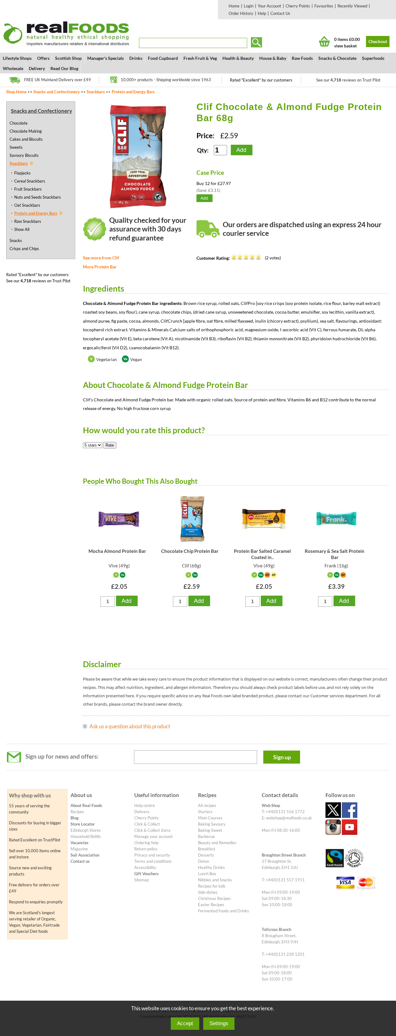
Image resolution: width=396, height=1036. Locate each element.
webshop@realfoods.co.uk (289, 817)
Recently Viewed (352, 5)
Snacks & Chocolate (337, 58)
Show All (21, 229)
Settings (218, 1023)
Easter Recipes (211, 904)
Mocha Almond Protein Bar (117, 551)
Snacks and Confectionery (56, 91)
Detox (203, 861)
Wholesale (13, 68)
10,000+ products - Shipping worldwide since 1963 (166, 79)
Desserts (206, 855)
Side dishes (207, 892)
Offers (43, 58)
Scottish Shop (68, 58)
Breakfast (206, 848)
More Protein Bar (100, 266)
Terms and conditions (153, 861)
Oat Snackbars (27, 205)
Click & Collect (147, 824)
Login (248, 5)
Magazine (79, 848)
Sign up (282, 757)
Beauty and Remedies (217, 842)
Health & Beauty (238, 58)
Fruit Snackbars (28, 189)
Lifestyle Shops (17, 58)
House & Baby (272, 58)
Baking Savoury (212, 824)
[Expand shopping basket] (324, 41)
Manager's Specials (105, 58)
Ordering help (146, 842)
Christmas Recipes (214, 898)
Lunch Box (207, 873)
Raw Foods (302, 58)
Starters (205, 811)
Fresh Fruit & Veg (200, 58)
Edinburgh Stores (86, 830)
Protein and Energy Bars (133, 91)
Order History (241, 13)
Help (262, 13)
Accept (185, 1023)
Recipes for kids (212, 886)
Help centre (144, 805)
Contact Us (280, 13)
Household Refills (86, 836)
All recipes (207, 805)
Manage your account (153, 836)
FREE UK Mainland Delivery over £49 (57, 79)
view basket (345, 45)
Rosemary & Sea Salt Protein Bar (334, 554)
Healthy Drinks (211, 867)
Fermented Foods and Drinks (223, 910)
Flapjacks (22, 172)
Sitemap (141, 879)
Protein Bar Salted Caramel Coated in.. (262, 554)
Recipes (77, 811)
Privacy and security (152, 855)
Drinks (135, 58)
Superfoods (373, 58)
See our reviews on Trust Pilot (348, 79)
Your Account (269, 5)
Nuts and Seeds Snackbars (37, 197)
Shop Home (16, 91)
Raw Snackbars (27, 221)
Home (234, 5)
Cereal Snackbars (29, 181)
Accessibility (145, 867)
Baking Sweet (210, 830)
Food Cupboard (163, 58)
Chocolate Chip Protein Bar (189, 551)
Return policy (145, 848)
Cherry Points (298, 5)
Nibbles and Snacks (215, 879)
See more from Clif (101, 257)
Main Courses (210, 817)
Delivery (37, 68)
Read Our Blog (64, 68)
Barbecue (206, 836)
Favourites (323, 5)
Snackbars (96, 91)
